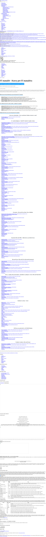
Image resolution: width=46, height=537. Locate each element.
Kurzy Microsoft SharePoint (15, 36)
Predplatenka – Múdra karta (6, 12)
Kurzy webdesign (6, 39)
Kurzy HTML (22, 39)
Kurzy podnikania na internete (9, 41)
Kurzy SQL (17, 45)
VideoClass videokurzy (5, 11)
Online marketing (3, 24)
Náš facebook (3, 375)
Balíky (2, 66)
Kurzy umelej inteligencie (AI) (7, 33)
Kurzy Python (18, 46)
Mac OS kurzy (24, 34)
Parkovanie (2, 19)
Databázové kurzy (13, 45)
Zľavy (2, 52)
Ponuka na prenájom (3, 378)
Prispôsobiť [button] (4, 466)
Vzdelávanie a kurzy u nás (6, 14)
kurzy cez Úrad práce (3, 50)
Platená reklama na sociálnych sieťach (6, 42)
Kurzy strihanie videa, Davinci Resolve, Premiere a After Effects (7, 37)
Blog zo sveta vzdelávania (6, 18)
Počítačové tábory (35, 33)
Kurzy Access (43, 35)
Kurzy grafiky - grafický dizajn (18, 37)
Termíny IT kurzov (5, 9)
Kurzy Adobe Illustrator (30, 37)
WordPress (2, 28)
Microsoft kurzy (10, 36)
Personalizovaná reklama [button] (3, 513)
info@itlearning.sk (28, 535)
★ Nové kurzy (3, 63)
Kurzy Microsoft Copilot (34, 34)
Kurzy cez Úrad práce (3, 4)
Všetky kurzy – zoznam (5, 7)
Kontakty (2, 54)
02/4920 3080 (24, 535)
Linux (2, 76)
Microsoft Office (3, 25)
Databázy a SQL (3, 74)
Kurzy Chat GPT (2, 33)
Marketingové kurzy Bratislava (20, 41)
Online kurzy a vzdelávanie (6, 8)
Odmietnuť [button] (7, 466)
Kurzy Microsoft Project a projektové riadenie (26, 35)
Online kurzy (2, 68)
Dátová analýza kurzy (8, 45)
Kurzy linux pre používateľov (29, 33)
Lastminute (2, 65)
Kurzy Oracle (20, 45)
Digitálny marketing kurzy (3, 41)
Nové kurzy (5, 21)
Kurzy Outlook (1, 36)
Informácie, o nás (3, 53)
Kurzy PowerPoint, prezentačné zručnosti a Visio (15, 35)
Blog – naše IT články (3, 373)
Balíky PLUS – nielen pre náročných (5, 374)
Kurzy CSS (29, 39)
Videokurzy (2, 67)
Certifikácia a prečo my (5, 15)
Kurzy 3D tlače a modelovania (42, 37)
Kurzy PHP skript (26, 39)
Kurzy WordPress (2, 39)
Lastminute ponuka (3, 3)
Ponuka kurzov (3, 6)
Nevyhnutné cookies (3, 475)
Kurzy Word (32, 35)
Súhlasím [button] (1, 466)
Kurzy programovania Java (13, 46)
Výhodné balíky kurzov (5, 10)
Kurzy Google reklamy (13, 42)
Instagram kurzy (15, 41)
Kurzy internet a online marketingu (38, 41)
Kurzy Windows (19, 33)
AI (1, 22)
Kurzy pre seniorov (23, 33)
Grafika (2, 26)
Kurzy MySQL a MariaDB (3, 45)
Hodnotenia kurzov (3, 5)
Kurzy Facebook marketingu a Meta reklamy (29, 41)
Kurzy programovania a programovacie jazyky (25, 46)
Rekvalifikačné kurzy (13, 34)
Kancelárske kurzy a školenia (19, 34)
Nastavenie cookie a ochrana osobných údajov (5, 441)
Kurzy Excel (35, 35)
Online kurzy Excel (6, 36)
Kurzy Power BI (2, 35)
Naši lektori (4, 16)
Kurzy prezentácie (39, 35)
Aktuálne (2, 47)
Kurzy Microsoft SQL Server (25, 45)
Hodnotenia (2, 51)
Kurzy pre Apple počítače (29, 34)
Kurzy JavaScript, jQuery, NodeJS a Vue (35, 39)
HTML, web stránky (3, 27)
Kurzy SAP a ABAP (20, 36)
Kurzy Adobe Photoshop (25, 37)
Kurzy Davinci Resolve (36, 37)
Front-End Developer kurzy (11, 39)
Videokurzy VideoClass (4, 13)
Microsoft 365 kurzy (25, 36)
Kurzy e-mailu (5, 34)
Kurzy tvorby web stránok (18, 39)
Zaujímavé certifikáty (3, 377)
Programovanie (3, 72)
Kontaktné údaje (3, 20)
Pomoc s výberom (3, 48)
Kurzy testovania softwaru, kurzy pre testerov (5, 46)
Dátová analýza (3, 23)
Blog (2, 49)
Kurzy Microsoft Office (6, 35)
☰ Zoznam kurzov (3, 64)
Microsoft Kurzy (8, 34)
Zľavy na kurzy (4, 17)
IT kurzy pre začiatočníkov (14, 33)
